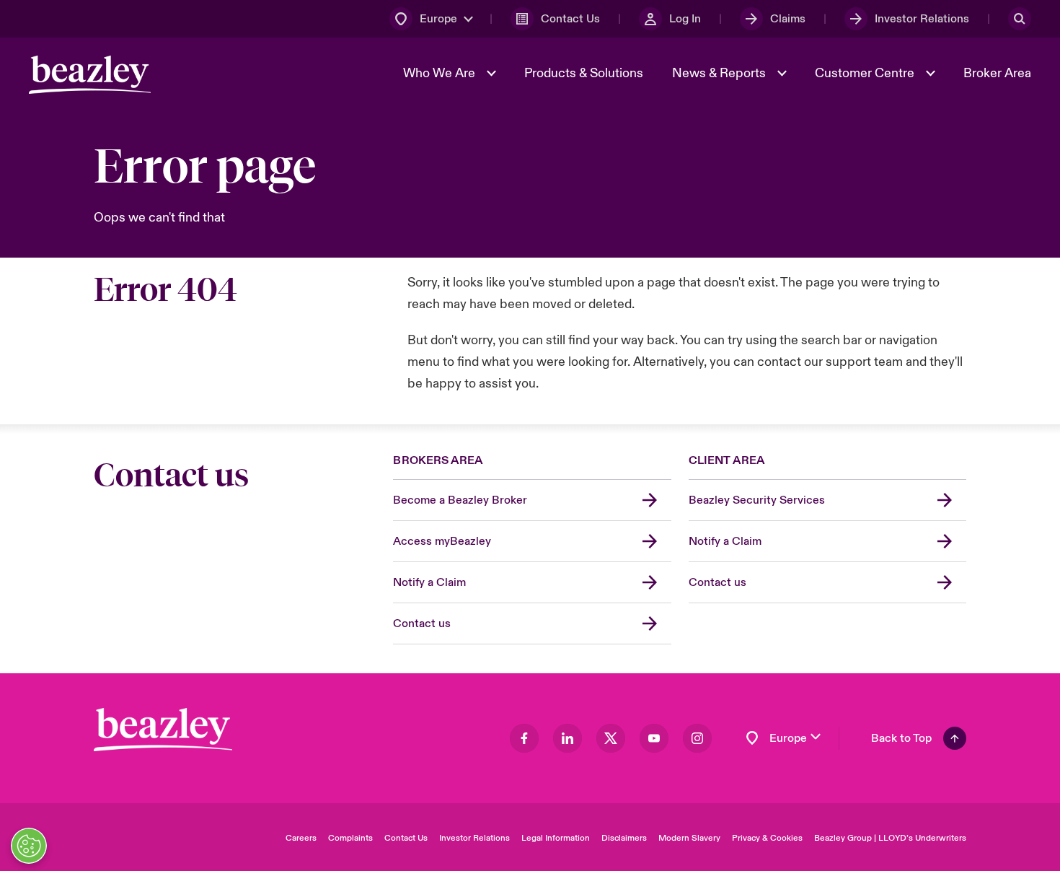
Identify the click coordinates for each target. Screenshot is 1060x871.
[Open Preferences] (29, 846)
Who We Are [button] (440, 73)
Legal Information (555, 838)
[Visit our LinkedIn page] (567, 738)
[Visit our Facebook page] (524, 738)
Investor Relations (474, 838)
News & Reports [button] (720, 73)
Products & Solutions (583, 73)
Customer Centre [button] (866, 73)
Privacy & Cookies (767, 838)
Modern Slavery (689, 838)
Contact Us (406, 838)
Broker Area (997, 73)
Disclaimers (624, 838)
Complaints (350, 838)
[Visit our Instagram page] (697, 738)
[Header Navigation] (90, 75)
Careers (301, 838)
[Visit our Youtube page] (654, 738)
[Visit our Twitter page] (610, 738)
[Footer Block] (163, 730)
